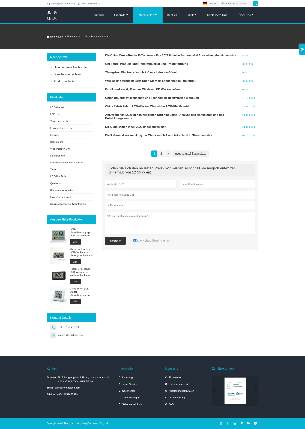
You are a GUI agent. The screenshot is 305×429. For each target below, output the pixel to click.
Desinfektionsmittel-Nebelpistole (68, 203)
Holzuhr (54, 135)
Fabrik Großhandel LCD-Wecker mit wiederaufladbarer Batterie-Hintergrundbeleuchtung (81, 272)
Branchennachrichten (67, 74)
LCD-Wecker (57, 107)
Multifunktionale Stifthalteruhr (66, 162)
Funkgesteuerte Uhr (61, 128)
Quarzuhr (55, 183)
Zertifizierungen (131, 397)
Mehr (75, 241)
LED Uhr (55, 114)
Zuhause (99, 15)
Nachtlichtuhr (57, 155)
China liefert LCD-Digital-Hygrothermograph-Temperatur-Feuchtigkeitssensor (81, 292)
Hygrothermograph (60, 197)
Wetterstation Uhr (60, 148)
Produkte (119, 15)
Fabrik (190, 15)
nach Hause (55, 36)
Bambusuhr (56, 141)
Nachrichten (146, 15)
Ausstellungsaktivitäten (181, 390)
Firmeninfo (175, 377)
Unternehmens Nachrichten (71, 67)
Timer (53, 169)
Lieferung (127, 377)
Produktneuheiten (65, 81)
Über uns (245, 15)
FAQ (171, 404)
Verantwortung (177, 397)
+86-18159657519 (91, 3)
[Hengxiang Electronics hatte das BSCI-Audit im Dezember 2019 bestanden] (235, 391)
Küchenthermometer (61, 190)
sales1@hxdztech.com (63, 3)
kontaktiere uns (217, 15)
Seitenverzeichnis (132, 404)
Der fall (172, 15)
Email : (50, 387)
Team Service (129, 384)
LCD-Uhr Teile (58, 176)
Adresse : (52, 377)
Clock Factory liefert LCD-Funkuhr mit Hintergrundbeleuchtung (81, 252)
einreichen (115, 240)
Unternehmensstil (178, 384)
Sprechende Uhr (59, 121)
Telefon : (51, 394)
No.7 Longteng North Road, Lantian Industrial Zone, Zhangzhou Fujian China (83, 379)
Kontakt (52, 368)
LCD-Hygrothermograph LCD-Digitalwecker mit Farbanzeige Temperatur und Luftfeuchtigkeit (80, 232)
